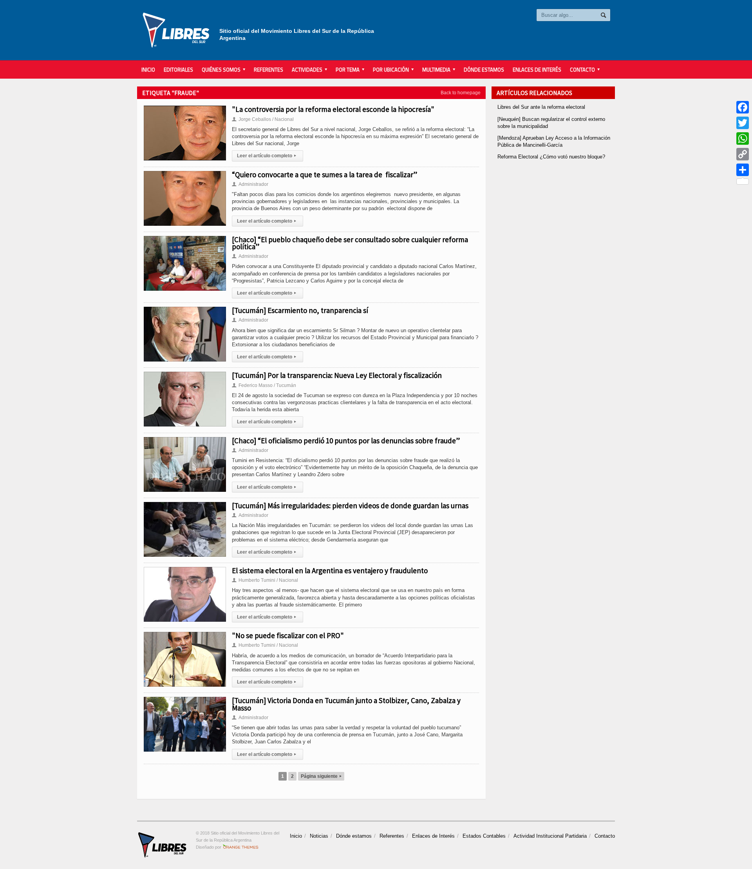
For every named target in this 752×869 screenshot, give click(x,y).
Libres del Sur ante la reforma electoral (541, 107)
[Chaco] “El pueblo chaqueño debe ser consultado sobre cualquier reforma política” (350, 243)
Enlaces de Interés (537, 70)
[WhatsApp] (742, 138)
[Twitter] (742, 123)
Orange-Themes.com (240, 847)
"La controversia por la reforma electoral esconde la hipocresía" (333, 109)
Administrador (250, 184)
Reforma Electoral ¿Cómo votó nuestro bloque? (551, 157)
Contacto (605, 836)
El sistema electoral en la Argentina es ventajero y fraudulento (330, 570)
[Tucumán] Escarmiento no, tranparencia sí (300, 310)
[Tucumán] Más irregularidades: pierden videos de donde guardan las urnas (350, 505)
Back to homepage (461, 92)
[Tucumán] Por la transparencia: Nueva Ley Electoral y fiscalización (337, 375)
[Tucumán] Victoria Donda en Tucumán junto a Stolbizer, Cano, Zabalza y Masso (346, 704)
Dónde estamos (484, 70)
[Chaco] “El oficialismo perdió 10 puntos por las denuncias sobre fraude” (346, 440)
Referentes (268, 70)
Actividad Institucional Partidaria (550, 836)
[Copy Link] (742, 154)
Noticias (319, 836)
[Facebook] (742, 107)
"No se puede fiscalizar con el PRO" (288, 635)
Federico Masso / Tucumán (264, 385)
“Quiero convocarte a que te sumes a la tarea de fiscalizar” (324, 174)
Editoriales (178, 70)
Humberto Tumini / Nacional (265, 580)
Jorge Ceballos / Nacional (263, 119)
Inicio (148, 70)
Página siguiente (321, 776)
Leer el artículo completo (266, 155)
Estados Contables (484, 836)
